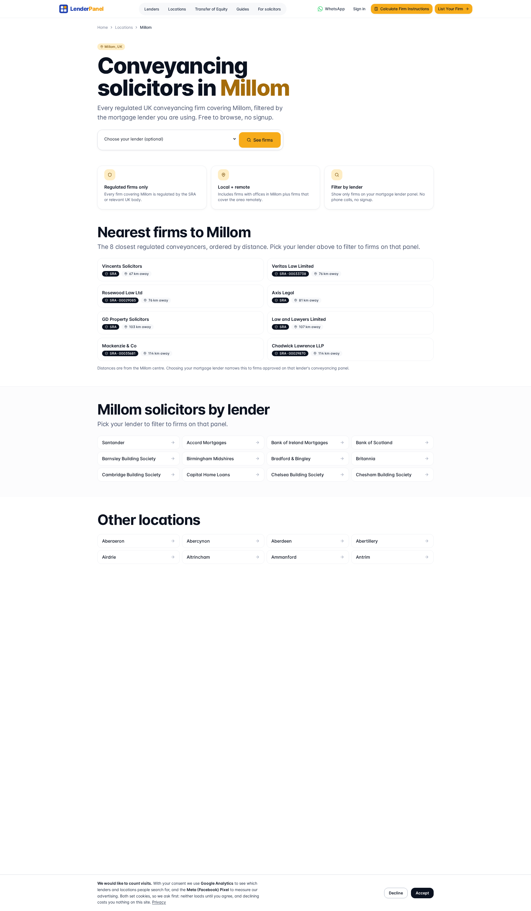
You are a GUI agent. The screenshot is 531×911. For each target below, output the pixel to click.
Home (102, 27)
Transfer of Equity (211, 9)
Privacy (159, 902)
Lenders (151, 9)
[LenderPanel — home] (84, 9)
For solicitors (269, 9)
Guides (242, 9)
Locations (177, 9)
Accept (422, 893)
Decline (396, 893)
